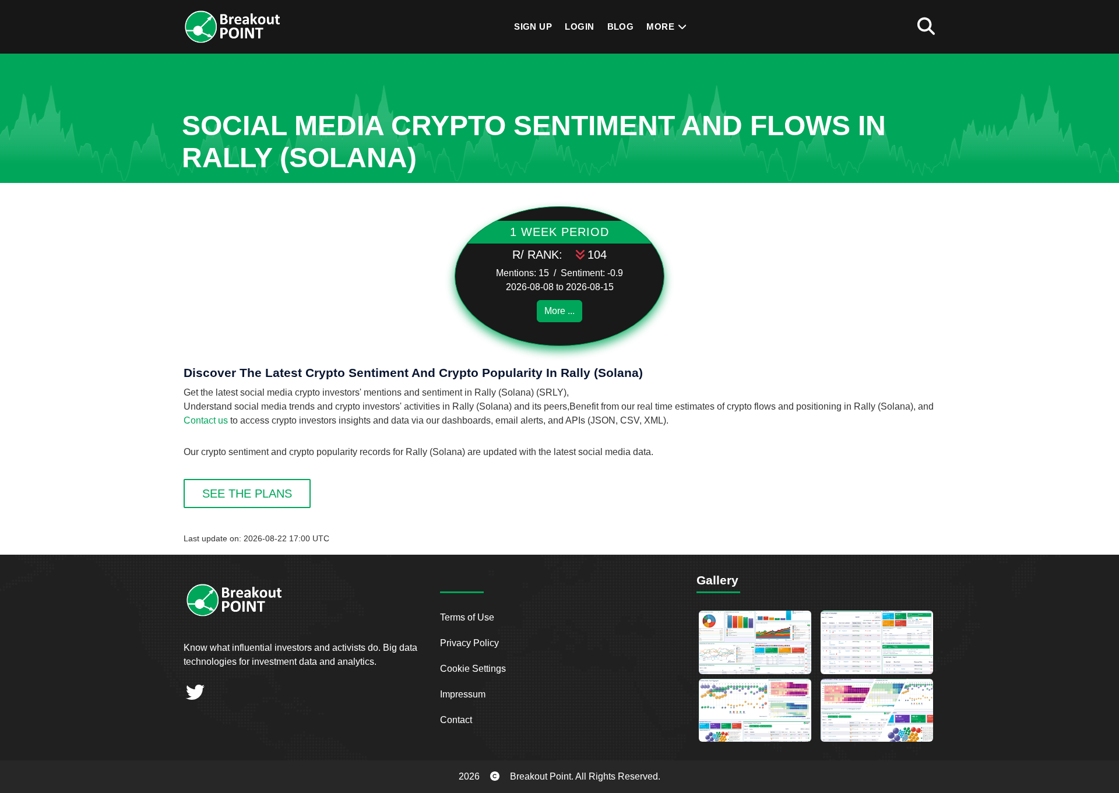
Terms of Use (467, 617)
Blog (620, 26)
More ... (559, 311)
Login (579, 26)
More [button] (661, 26)
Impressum (462, 694)
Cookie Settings (473, 669)
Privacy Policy (469, 643)
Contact (456, 720)
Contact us (206, 420)
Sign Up (533, 26)
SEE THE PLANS (247, 493)
